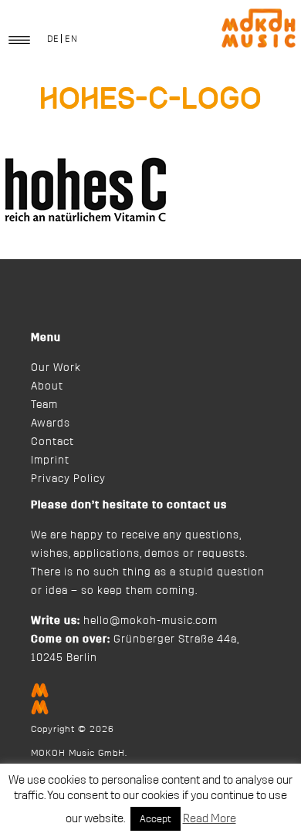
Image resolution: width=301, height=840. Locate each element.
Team (44, 405)
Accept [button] (155, 819)
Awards (50, 423)
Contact (52, 442)
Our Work (56, 368)
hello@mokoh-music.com (150, 621)
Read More (209, 819)
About (47, 386)
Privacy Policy (68, 479)
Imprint (50, 460)
